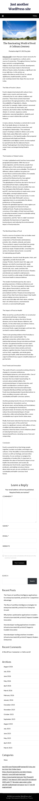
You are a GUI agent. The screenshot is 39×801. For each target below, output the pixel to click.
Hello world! (26, 652)
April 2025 (7, 743)
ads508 (4, 785)
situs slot (32, 767)
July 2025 (7, 729)
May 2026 (7, 681)
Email (6, 536)
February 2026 (9, 695)
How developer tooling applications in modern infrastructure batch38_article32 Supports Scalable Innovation (19, 627)
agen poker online (25, 782)
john (28, 51)
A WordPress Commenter (11, 652)
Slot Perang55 (29, 777)
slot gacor (20, 785)
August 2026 (8, 667)
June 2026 (7, 676)
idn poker (16, 782)
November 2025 (9, 710)
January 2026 (8, 700)
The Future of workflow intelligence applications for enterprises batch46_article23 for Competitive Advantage (21, 597)
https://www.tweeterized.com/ (12, 777)
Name (6, 526)
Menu (35, 16)
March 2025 (8, 748)
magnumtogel (7, 787)
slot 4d (32, 785)
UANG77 (5, 779)
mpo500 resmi (7, 767)
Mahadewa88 (7, 57)
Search (5, 576)
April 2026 (7, 686)
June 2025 (7, 733)
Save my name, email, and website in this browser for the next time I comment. (20, 557)
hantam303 (25, 767)
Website (6, 546)
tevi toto (5, 769)
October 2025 (9, 714)
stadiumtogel (12, 785)
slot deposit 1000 (15, 779)
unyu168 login (14, 774)
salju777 (9, 782)
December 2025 (9, 705)
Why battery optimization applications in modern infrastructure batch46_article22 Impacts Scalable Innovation (21, 617)
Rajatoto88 (16, 767)
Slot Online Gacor (15, 769)
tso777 (27, 785)
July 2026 (7, 671)
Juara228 (24, 779)
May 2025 (7, 738)
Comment (8, 496)
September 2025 (9, 719)
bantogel (22, 774)
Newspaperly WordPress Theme (22, 798)
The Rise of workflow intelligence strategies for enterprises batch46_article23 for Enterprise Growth (20, 607)
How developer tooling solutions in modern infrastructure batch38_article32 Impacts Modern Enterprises (21, 637)
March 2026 (8, 690)
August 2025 (8, 724)
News (6, 760)
